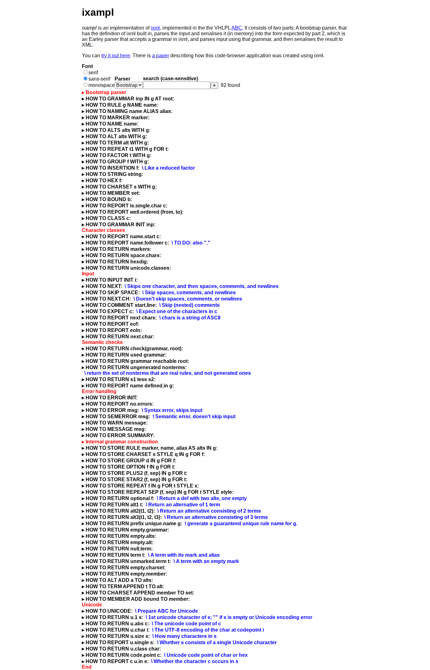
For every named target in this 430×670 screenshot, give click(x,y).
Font (87, 66)
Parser (122, 79)
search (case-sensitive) (170, 78)
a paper (160, 55)
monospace (101, 85)
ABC (236, 28)
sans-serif (99, 79)
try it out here (115, 55)
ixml (155, 28)
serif (93, 72)
